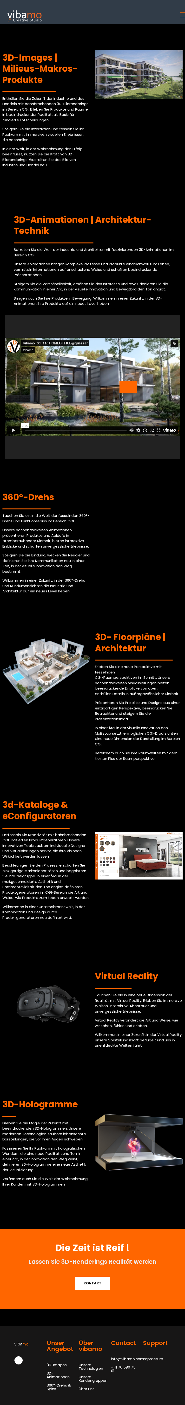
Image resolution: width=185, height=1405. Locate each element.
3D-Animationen (58, 1375)
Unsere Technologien (91, 1366)
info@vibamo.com (127, 1358)
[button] (128, 387)
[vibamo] (43, 15)
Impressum (153, 1358)
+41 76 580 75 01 (123, 1369)
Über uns (86, 1388)
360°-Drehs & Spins (59, 1387)
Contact (123, 1343)
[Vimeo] (18, 1360)
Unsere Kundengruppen (93, 1378)
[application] (92, 387)
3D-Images (57, 1364)
